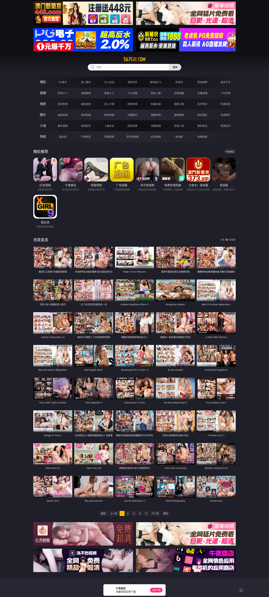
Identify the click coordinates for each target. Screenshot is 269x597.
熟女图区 (202, 115)
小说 (43, 126)
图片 (43, 115)
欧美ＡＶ (109, 93)
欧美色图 (109, 115)
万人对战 (109, 82)
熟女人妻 (156, 93)
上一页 (114, 513)
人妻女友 (109, 126)
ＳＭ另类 (226, 93)
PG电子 (63, 82)
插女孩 (62, 136)
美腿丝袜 (156, 115)
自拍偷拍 (86, 93)
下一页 (155, 513)
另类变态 (226, 104)
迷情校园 (156, 126)
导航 (43, 137)
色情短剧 (202, 136)
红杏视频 (156, 136)
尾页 (165, 513)
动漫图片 (132, 115)
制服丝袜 (156, 104)
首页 (103, 513)
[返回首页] (241, 590)
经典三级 (179, 104)
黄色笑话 (202, 126)
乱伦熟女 (202, 104)
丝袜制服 (179, 93)
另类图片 (226, 115)
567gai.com (134, 59)
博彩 (43, 82)
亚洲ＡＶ (63, 93)
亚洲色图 (86, 115)
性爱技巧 (226, 126)
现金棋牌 (202, 82)
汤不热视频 (132, 136)
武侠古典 (132, 126)
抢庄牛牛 (226, 82)
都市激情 (63, 126)
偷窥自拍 (63, 115)
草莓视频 (109, 136)
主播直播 (202, 93)
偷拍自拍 (86, 104)
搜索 (174, 67)
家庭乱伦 (86, 126)
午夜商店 (86, 136)
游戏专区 (132, 82)
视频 (43, 93)
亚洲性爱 (63, 104)
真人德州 (86, 82)
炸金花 (179, 82)
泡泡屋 (179, 136)
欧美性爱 (132, 104)
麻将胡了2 (155, 82)
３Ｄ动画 (132, 93)
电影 (43, 104)
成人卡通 (109, 104)
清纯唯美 (179, 115)
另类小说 (179, 126)
